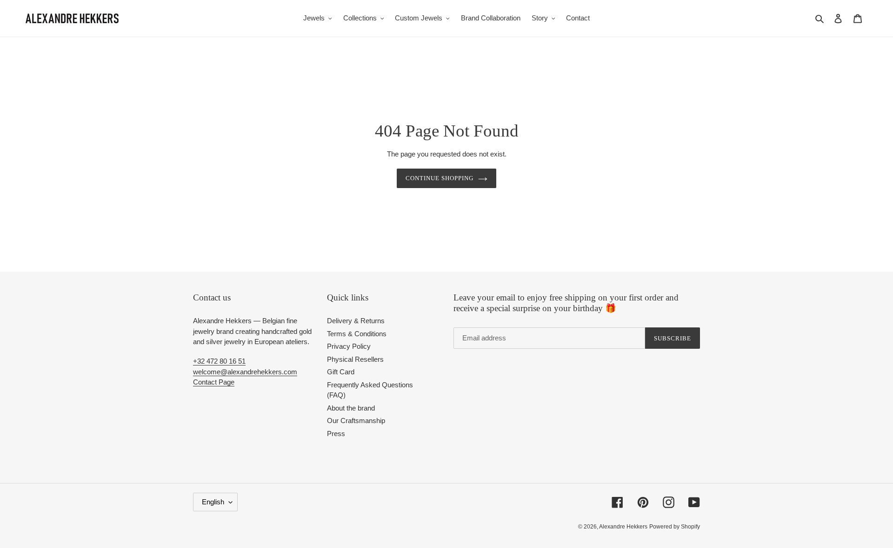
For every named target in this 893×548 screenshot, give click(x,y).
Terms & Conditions (357, 334)
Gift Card (340, 372)
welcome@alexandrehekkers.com (245, 372)
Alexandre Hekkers (623, 526)
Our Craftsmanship (356, 420)
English (213, 502)
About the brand (351, 408)
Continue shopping (440, 178)
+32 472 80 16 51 (219, 361)
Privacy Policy (349, 346)
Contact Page (213, 382)
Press (336, 433)
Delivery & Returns (356, 321)
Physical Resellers (355, 359)
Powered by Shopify (674, 526)
